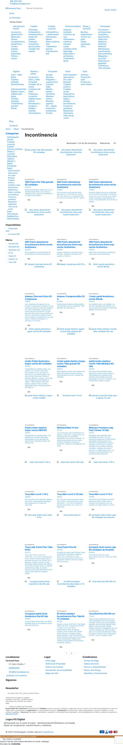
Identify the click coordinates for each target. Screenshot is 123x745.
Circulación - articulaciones (104, 30)
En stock (14, 234)
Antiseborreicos (35, 34)
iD (11, 253)
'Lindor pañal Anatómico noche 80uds (101, 297)
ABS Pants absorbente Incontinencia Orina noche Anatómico (38, 244)
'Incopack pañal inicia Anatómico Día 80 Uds (36, 615)
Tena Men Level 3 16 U (100, 494)
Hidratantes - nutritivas (69, 40)
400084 (28, 619)
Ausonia (13, 243)
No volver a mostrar (12, 739)
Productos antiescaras (51, 109)
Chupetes (32, 82)
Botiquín (67, 82)
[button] (61, 22)
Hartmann (14, 250)
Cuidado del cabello (34, 50)
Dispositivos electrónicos (68, 95)
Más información (12, 714)
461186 (27, 366)
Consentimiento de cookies (18, 736)
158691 (27, 301)
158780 (91, 497)
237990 (60, 301)
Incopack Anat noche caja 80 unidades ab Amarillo (102, 548)
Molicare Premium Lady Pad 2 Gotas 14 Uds (101, 429)
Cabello (33, 26)
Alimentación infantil (19, 27)
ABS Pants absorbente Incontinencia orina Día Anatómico (69, 184)
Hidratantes (51, 37)
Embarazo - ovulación (33, 95)
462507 (92, 369)
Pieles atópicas (53, 41)
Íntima (14, 108)
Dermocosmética (71, 26)
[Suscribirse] (115, 693)
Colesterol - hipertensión (103, 35)
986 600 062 (16, 1)
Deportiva (102, 39)
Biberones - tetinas (16, 38)
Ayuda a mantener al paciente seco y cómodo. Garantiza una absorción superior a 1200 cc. (70, 254)
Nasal (13, 96)
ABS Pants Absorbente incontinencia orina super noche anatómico (102, 253)
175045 (91, 616)
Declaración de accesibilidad (59, 670)
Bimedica (14, 247)
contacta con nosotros (16, 675)
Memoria (102, 46)
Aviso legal (50, 660)
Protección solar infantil (86, 83)
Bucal (13, 77)
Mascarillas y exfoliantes (69, 54)
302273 (28, 552)
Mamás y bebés (34, 72)
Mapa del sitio (52, 673)
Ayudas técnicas (49, 76)
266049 (28, 497)
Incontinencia (69, 103)
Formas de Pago (91, 660)
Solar (85, 71)
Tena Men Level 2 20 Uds (70, 494)
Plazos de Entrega (92, 670)
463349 (28, 250)
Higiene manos (18, 91)
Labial (66, 46)
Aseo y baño (34, 79)
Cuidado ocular (67, 90)
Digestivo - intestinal (103, 42)
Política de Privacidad (55, 664)
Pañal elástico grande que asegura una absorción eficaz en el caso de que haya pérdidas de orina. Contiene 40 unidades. (71, 374)
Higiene (16, 71)
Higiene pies (16, 94)
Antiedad (67, 32)
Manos (49, 39)
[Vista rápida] (39, 176)
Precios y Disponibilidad (95, 667)
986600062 (14, 668)
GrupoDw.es (47, 732)
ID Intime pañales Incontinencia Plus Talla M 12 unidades (70, 616)
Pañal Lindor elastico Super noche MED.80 (36, 429)
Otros (83, 46)
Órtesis (49, 113)
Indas (12, 256)
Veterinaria (68, 113)
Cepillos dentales (15, 80)
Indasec (13, 259)
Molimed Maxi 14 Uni (67, 427)
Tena (12, 262)
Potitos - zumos (15, 57)
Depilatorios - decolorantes (13, 217)
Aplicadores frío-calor (68, 78)
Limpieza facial (70, 49)
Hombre (67, 44)
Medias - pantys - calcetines (50, 91)
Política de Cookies (54, 667)
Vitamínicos (103, 65)
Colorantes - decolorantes (34, 45)
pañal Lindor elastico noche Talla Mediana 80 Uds (101, 364)
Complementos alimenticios (18, 42)
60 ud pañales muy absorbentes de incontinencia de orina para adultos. (38, 253)
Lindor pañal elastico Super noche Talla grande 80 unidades (71, 364)
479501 (27, 433)
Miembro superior (50, 102)
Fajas (48, 86)
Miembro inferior (50, 97)
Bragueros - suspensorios (52, 80)
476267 (91, 190)
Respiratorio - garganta (104, 62)
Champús (32, 41)
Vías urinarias (104, 68)
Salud (67, 71)
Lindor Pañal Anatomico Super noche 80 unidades (38, 362)
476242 (92, 250)
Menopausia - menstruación (104, 50)
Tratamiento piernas (51, 47)
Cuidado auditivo (67, 85)
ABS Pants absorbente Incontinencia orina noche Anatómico (102, 184)
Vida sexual (12, 214)
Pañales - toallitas (32, 109)
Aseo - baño (16, 75)
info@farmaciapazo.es (20, 3)
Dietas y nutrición (87, 27)
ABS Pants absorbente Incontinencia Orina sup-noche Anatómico (70, 244)
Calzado (49, 84)
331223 (59, 430)
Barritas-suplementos (86, 33)
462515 (59, 369)
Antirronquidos (70, 75)
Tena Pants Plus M (66, 547)
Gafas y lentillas (66, 99)
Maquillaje (67, 51)
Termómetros (34, 113)
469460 (60, 250)
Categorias (12, 133)
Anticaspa (32, 29)
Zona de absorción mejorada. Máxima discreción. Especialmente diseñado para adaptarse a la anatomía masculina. (38, 502)
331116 (91, 433)
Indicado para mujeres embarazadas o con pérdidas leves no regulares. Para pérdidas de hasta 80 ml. (71, 306)
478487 (59, 190)
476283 (28, 187)
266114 (59, 497)
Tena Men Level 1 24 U (36, 494)
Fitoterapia (105, 26)
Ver (28, 200)
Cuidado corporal (51, 27)
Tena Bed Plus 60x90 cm (102, 613)
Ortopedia (52, 71)
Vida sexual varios (68, 116)
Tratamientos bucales (17, 104)
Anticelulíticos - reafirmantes (52, 33)
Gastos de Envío (91, 664)
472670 (91, 301)
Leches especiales (16, 52)
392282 (60, 550)
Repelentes (68, 110)
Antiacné (67, 29)
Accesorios (33, 77)
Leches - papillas (15, 47)
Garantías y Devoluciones (95, 673)
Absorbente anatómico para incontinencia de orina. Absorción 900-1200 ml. (103, 556)
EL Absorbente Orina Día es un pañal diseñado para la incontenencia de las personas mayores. (38, 623)
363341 (59, 621)
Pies (48, 44)
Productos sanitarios (68, 107)
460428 (92, 552)
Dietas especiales (85, 42)
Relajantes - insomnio (103, 57)
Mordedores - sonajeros (34, 104)
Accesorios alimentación (17, 33)
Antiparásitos (34, 32)
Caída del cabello (32, 38)
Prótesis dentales (15, 99)
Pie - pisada (51, 106)
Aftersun (84, 75)
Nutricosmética (105, 53)
